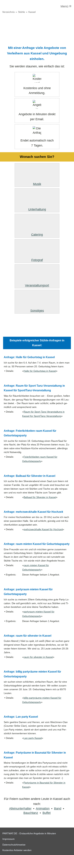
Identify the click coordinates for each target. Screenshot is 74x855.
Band (57, 808)
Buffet (47, 813)
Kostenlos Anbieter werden (16, 850)
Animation (43, 808)
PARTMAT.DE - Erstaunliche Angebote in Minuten (29, 833)
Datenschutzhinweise (13, 844)
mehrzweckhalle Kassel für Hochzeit (43, 529)
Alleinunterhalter (20, 808)
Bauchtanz (30, 813)
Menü (66, 6)
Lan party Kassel (33, 738)
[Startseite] (16, 6)
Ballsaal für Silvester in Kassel (40, 497)
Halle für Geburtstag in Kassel (40, 371)
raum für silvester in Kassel (38, 657)
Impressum (8, 839)
